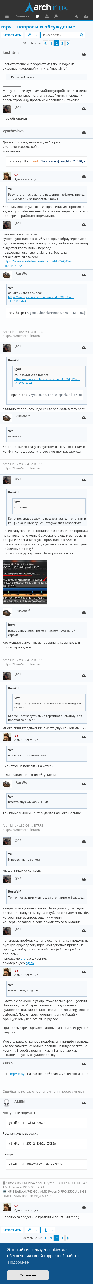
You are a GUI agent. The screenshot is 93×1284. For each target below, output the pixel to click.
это (23, 958)
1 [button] (51, 43)
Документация (57, 17)
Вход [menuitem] (78, 17)
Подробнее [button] (18, 1262)
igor (17, 107)
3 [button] (62, 43)
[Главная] (46, 7)
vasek (8, 1062)
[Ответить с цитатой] (84, 54)
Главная (22, 16)
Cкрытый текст (22, 77)
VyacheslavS (13, 130)
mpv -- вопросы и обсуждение (38, 27)
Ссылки (8, 17)
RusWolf (22, 273)
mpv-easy (17, 1073)
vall (17, 174)
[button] (45, 43)
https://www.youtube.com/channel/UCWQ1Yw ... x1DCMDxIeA (39, 263)
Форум (38, 17)
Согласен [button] (28, 1275)
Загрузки (48, 17)
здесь (30, 963)
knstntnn (11, 52)
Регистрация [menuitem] (87, 17)
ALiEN (19, 1101)
